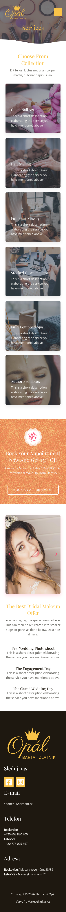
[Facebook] (9, 782)
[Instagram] (20, 782)
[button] (9, 554)
